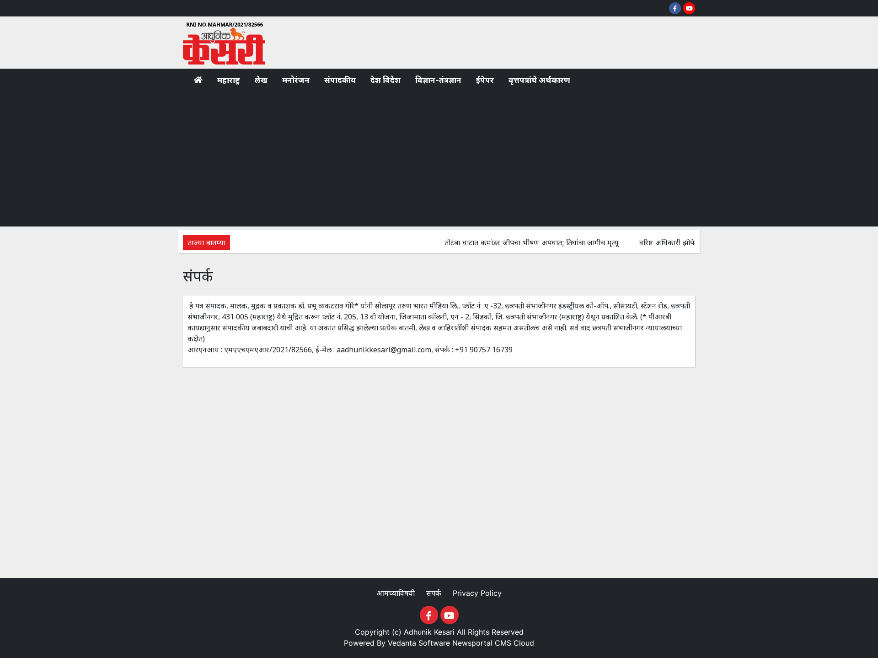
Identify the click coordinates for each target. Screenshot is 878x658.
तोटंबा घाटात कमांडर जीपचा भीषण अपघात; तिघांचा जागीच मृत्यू (521, 242)
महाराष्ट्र (228, 80)
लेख (261, 80)
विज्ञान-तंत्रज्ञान (438, 80)
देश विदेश (385, 80)
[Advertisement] (439, 158)
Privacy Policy (477, 593)
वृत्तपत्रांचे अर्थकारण (539, 80)
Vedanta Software (419, 642)
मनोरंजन (296, 80)
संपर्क (435, 593)
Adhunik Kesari (429, 631)
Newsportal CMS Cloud (493, 642)
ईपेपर (485, 80)
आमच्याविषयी (396, 593)
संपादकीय (340, 80)
